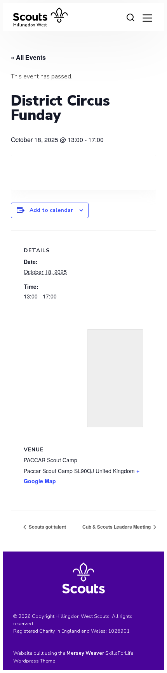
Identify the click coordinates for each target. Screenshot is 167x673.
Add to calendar (51, 210)
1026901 (119, 631)
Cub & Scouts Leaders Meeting (117, 526)
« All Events (28, 57)
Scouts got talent (47, 526)
